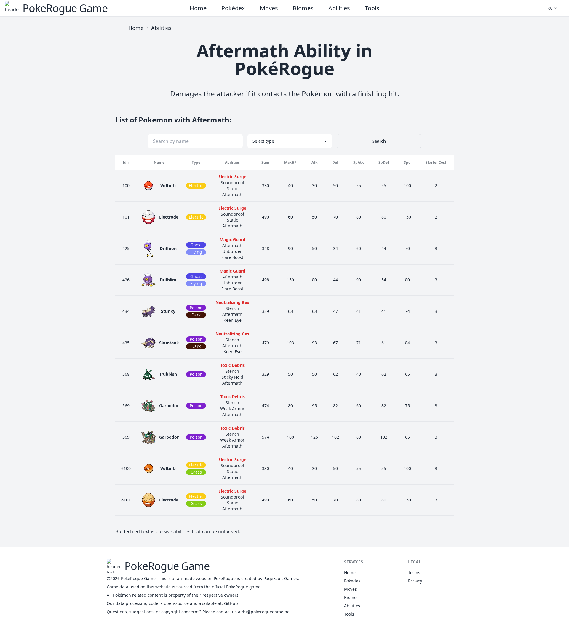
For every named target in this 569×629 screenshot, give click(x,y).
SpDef (383, 162)
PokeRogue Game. (139, 578)
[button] (552, 8)
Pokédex (233, 8)
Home (198, 8)
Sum (265, 162)
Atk (314, 162)
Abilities (339, 8)
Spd (407, 162)
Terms (414, 572)
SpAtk (358, 162)
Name (159, 162)
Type (196, 162)
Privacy (415, 581)
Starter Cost (436, 162)
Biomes (303, 8)
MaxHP (290, 162)
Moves (269, 8)
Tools (372, 8)
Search (379, 141)
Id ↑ (126, 162)
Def (335, 162)
